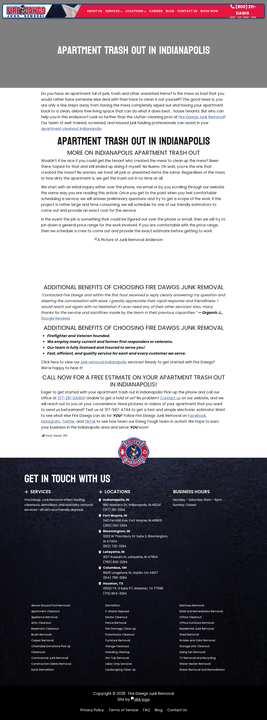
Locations (134, 11)
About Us (94, 11)
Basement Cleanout (45, 629)
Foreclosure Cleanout (120, 634)
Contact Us (187, 11)
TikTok (90, 421)
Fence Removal (115, 623)
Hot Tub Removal (117, 658)
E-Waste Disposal (117, 611)
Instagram (50, 421)
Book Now (209, 11)
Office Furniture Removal (196, 623)
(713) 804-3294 (115, 593)
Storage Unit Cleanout (194, 646)
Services (112, 11)
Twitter (68, 421)
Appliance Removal (44, 617)
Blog (170, 11)
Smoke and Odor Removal (197, 640)
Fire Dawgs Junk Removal (201, 117)
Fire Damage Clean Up (120, 629)
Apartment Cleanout (45, 611)
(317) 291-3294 (114, 509)
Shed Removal (189, 634)
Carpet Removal (42, 640)
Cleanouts (38, 652)
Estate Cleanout (116, 617)
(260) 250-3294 (115, 525)
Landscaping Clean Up (120, 670)
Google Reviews (55, 318)
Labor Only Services (118, 664)
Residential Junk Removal (196, 629)
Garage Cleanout (117, 646)
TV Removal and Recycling (197, 658)
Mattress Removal (191, 605)
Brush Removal (41, 634)
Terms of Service (123, 710)
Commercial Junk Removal (49, 658)
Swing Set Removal (192, 652)
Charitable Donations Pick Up (51, 646)
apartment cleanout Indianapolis (71, 128)
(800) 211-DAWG (245, 10)
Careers (156, 11)
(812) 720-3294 (114, 546)
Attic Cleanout (41, 623)
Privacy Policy (92, 710)
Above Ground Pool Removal (50, 605)
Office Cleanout (190, 617)
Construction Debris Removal (51, 664)
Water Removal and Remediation (202, 670)
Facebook (197, 415)
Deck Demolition (42, 670)
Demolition (112, 605)
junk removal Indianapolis (104, 362)
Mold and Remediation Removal (201, 611)
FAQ (146, 710)
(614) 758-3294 (115, 577)
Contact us (170, 398)
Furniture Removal (117, 640)
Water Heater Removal (195, 664)
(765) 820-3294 (115, 562)
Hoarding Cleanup (117, 652)
